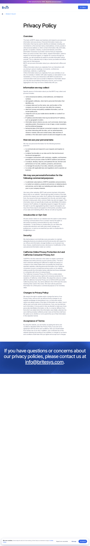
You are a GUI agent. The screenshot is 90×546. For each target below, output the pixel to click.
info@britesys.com (44, 362)
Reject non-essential (62, 541)
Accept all (83, 541)
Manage (74, 541)
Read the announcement (54, 1)
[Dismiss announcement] (88, 2)
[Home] (2, 14)
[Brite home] (7, 7)
